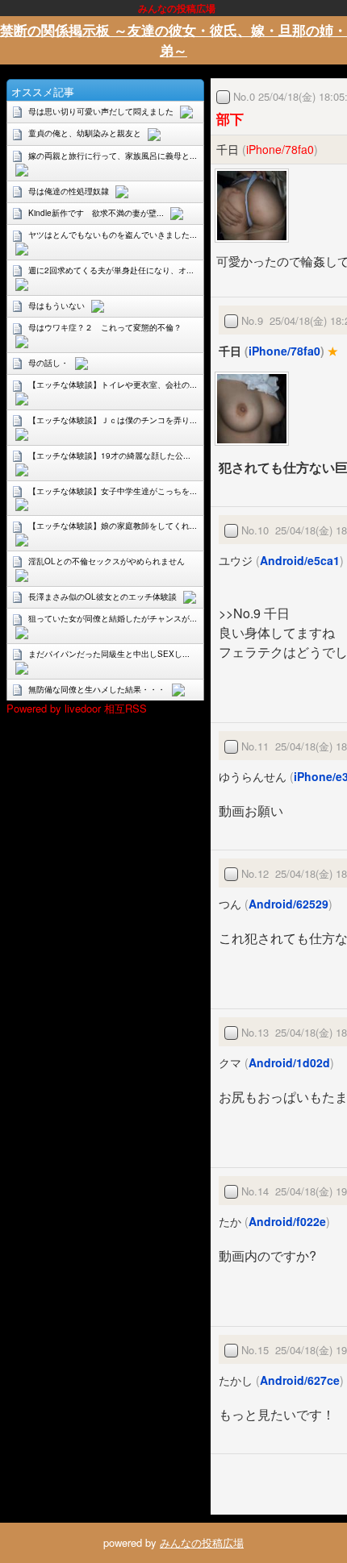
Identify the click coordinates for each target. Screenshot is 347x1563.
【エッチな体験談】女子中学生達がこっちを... (112, 491)
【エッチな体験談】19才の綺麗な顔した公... (109, 455)
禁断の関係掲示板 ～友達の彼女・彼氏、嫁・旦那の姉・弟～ (173, 40)
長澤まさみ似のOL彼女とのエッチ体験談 (102, 596)
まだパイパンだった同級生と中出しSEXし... (109, 653)
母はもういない (56, 305)
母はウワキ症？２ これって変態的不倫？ (105, 327)
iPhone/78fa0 (280, 149)
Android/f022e (287, 1221)
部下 (230, 118)
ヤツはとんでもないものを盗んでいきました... (112, 234)
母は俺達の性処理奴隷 (68, 191)
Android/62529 (288, 904)
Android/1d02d (289, 1062)
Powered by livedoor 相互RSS (76, 708)
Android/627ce (300, 1380)
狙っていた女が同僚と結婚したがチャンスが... (112, 618)
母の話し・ (48, 362)
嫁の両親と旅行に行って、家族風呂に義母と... (112, 155)
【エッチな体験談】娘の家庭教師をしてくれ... (112, 525)
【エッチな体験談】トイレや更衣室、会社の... (112, 384)
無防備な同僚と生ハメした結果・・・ (96, 689)
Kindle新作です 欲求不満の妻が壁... (96, 212)
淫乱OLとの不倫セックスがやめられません (106, 561)
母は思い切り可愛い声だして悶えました (101, 111)
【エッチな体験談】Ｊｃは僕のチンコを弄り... (112, 420)
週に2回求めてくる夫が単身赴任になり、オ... (111, 270)
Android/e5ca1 (300, 560)
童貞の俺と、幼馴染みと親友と (84, 133)
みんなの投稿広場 (202, 1542)
